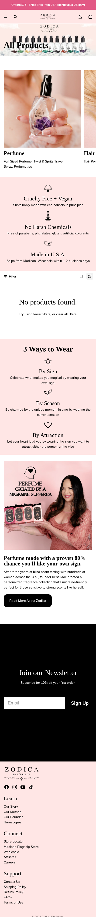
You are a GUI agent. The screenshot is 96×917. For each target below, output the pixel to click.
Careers (10, 862)
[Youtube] (23, 787)
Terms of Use (13, 902)
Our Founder (13, 817)
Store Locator (14, 841)
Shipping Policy (15, 887)
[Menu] (5, 16)
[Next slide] (87, 120)
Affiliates (10, 857)
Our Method (12, 812)
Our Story (11, 807)
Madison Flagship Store (21, 847)
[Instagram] (14, 787)
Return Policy (13, 892)
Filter (12, 276)
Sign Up (80, 703)
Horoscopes (12, 822)
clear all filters (66, 314)
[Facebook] (6, 787)
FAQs (8, 897)
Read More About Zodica (27, 600)
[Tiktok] (31, 787)
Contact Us (12, 881)
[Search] (15, 17)
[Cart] (90, 17)
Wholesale (11, 852)
